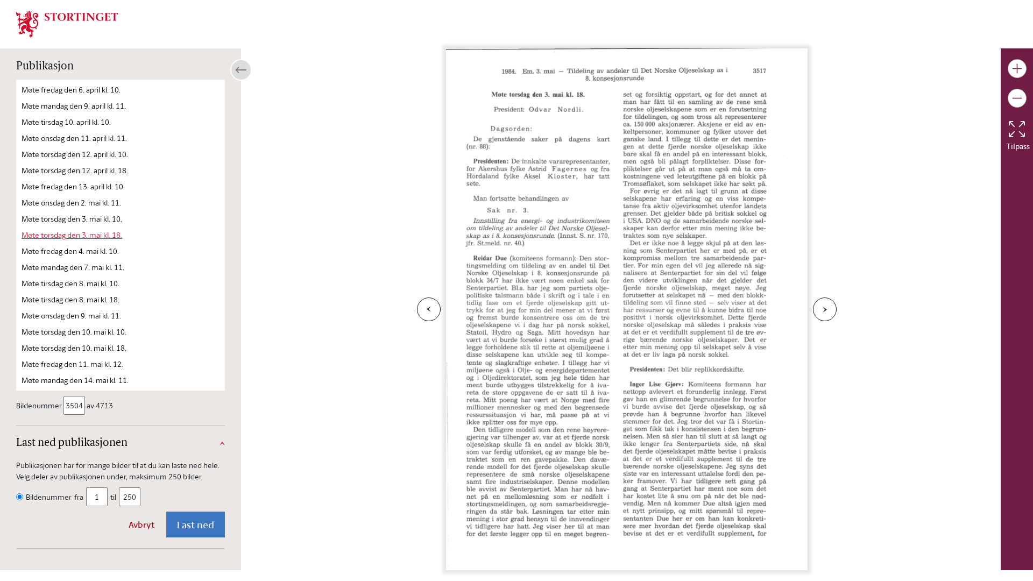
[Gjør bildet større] (1017, 68)
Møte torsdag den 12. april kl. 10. (75, 154)
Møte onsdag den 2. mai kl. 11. (71, 202)
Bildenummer (39, 405)
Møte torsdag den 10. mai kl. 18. (74, 348)
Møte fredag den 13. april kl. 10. (73, 186)
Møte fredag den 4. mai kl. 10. (70, 251)
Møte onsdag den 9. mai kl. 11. (71, 315)
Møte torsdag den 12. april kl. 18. (75, 170)
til (113, 497)
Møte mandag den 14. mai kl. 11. (75, 380)
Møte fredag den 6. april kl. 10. (71, 89)
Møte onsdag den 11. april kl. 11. (74, 138)
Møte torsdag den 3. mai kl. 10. (72, 219)
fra (78, 497)
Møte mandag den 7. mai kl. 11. (73, 267)
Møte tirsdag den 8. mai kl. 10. (70, 283)
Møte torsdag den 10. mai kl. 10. (74, 332)
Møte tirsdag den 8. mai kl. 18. (70, 299)
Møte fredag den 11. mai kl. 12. (72, 364)
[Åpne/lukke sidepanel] (241, 70)
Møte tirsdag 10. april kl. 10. (66, 122)
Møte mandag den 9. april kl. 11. (74, 106)
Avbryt (141, 524)
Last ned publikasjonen (72, 443)
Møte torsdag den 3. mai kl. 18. (72, 235)
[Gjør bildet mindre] (1017, 98)
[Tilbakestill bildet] (1017, 129)
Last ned (195, 524)
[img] (67, 23)
